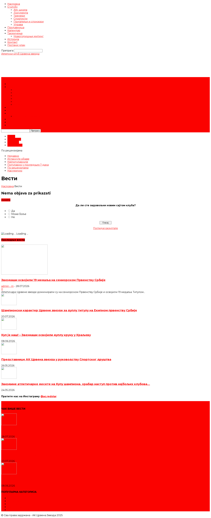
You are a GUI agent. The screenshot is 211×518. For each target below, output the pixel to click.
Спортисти (20, 18)
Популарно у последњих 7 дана (28, 164)
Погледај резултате (105, 228)
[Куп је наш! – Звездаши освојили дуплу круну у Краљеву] (9, 328)
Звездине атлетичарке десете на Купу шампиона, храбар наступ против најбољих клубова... (75, 384)
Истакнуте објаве (18, 158)
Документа (21, 12)
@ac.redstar (48, 396)
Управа (18, 24)
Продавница (15, 27)
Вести (11, 136)
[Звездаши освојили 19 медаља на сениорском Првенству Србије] (24, 273)
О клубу (12, 6)
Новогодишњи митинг (29, 36)
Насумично (14, 170)
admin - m (7, 286)
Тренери (19, 15)
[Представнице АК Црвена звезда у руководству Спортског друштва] (9, 353)
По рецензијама (17, 167)
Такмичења (14, 33)
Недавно (13, 156)
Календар (13, 30)
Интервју (13, 142)
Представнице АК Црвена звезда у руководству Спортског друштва (56, 359)
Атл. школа (20, 9)
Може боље (18, 214)
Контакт (12, 42)
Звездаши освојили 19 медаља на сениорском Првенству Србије (53, 280)
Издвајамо (14, 139)
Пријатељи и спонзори (29, 21)
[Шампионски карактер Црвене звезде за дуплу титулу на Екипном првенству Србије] (9, 304)
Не (13, 217)
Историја (13, 39)
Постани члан (16, 45)
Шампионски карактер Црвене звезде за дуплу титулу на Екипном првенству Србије (69, 310)
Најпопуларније (17, 161)
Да (13, 210)
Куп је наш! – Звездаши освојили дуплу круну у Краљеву (46, 335)
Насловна (13, 3)
